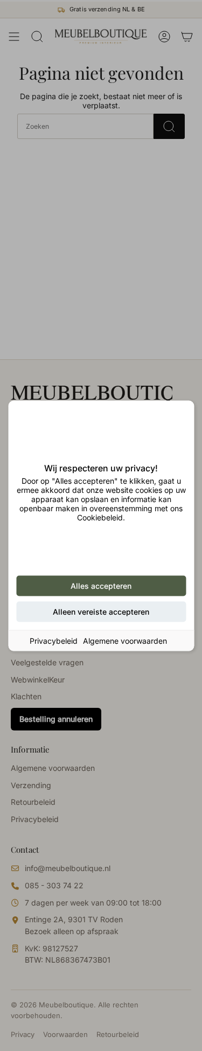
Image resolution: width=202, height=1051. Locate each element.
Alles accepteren (101, 585)
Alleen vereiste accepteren (101, 611)
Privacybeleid (54, 640)
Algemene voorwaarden (125, 640)
